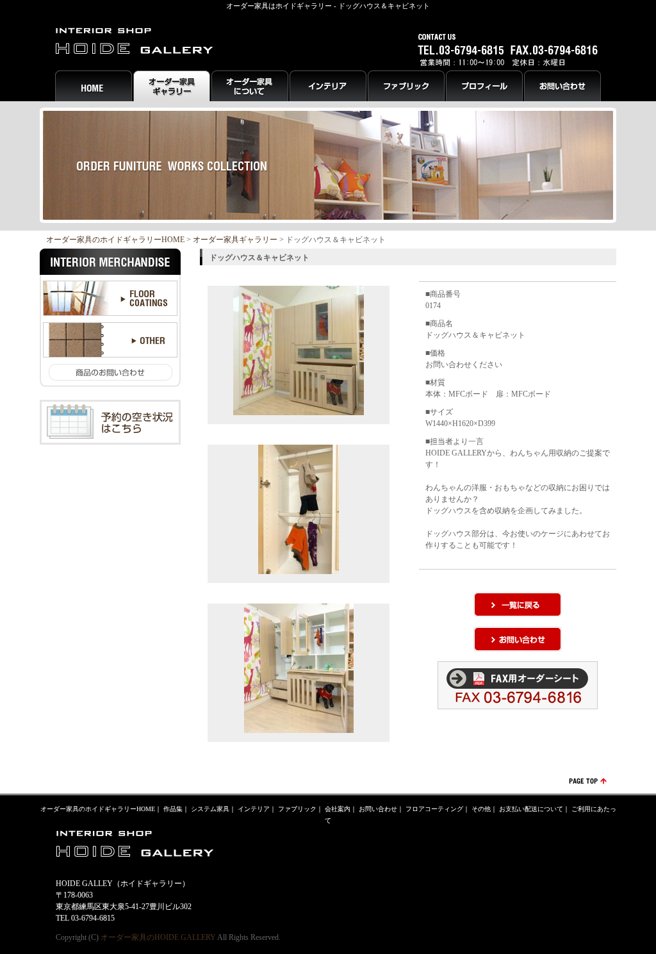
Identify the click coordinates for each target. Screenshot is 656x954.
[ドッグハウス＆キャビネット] (298, 409)
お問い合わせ (378, 808)
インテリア (254, 808)
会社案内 (337, 808)
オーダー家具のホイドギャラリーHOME (115, 239)
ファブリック (297, 808)
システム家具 (210, 808)
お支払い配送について (531, 808)
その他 (481, 808)
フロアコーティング (434, 808)
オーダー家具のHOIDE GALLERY (158, 937)
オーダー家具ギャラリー (235, 239)
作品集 (173, 808)
